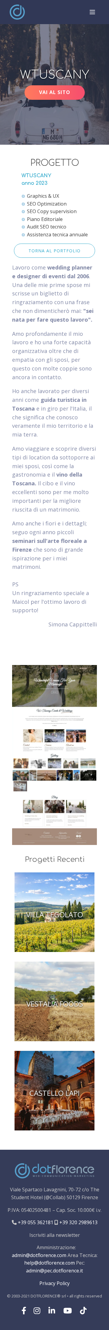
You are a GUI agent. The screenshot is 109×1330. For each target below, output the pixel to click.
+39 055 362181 (35, 1222)
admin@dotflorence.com (39, 1255)
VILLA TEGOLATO (54, 914)
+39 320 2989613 (77, 1222)
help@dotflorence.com (49, 1262)
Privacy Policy (54, 1283)
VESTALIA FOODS (54, 1004)
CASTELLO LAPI (54, 1093)
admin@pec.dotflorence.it (54, 1270)
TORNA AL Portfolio (54, 251)
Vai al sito (54, 92)
